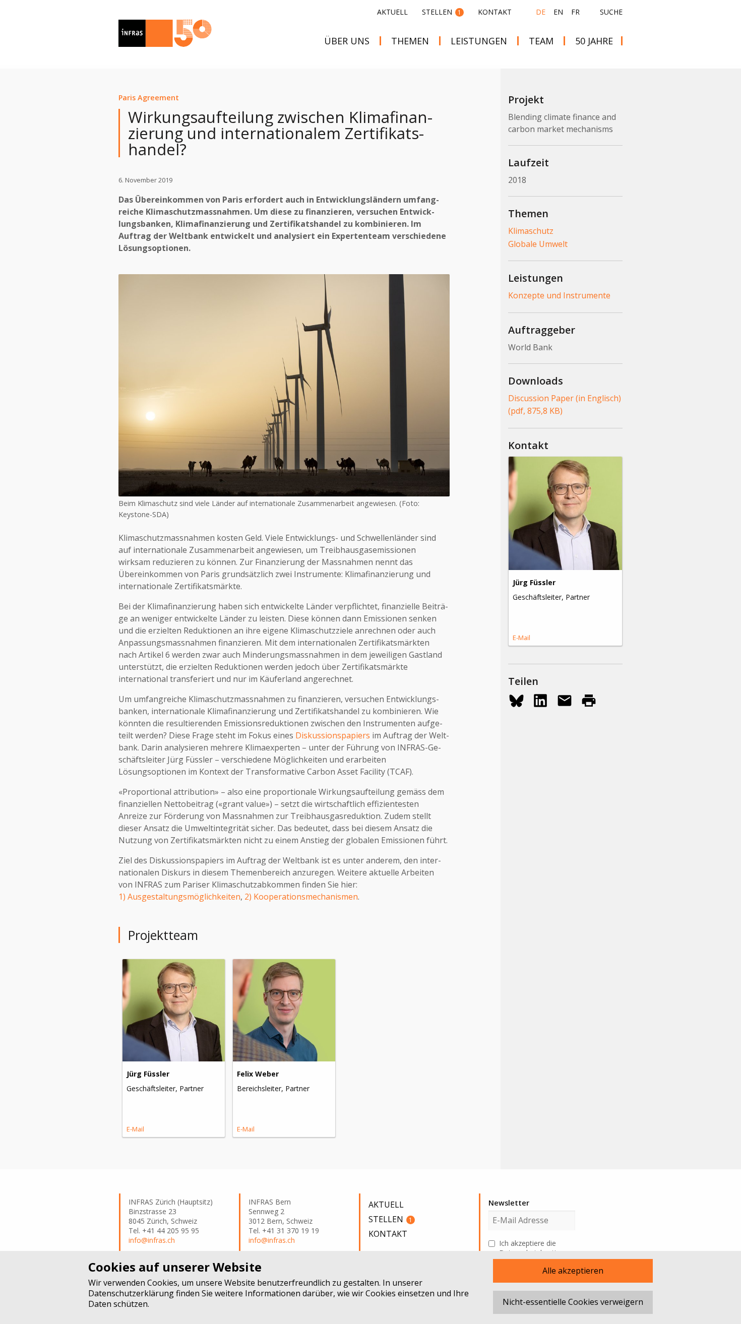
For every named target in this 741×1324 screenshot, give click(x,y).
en (558, 12)
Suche (611, 12)
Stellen (441, 12)
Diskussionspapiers (332, 735)
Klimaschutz (530, 230)
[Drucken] (589, 700)
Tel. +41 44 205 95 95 (164, 1230)
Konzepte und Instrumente (559, 295)
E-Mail (135, 1128)
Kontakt (495, 12)
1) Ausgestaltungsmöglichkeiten (179, 896)
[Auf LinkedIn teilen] (540, 700)
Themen (410, 40)
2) (248, 896)
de (540, 12)
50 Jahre (594, 40)
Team (541, 40)
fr (575, 12)
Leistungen (479, 40)
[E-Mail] (565, 700)
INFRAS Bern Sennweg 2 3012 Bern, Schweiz (281, 1211)
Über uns (346, 40)
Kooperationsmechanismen (306, 896)
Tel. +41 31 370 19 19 (284, 1230)
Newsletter (508, 1203)
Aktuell (392, 12)
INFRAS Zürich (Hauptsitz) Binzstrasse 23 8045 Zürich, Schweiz (171, 1211)
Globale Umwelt (538, 243)
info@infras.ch (152, 1240)
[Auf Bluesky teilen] (516, 700)
